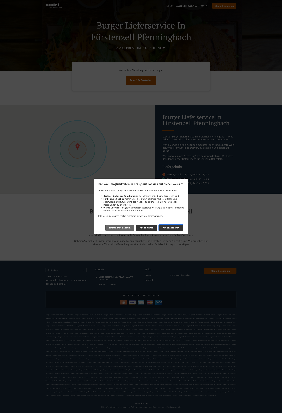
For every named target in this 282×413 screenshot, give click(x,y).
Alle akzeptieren (171, 227)
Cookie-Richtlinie (128, 216)
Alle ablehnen (146, 227)
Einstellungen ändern (120, 227)
